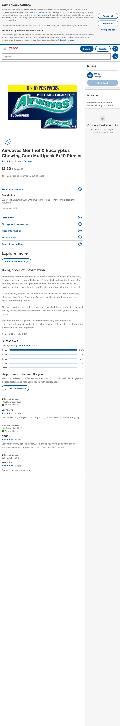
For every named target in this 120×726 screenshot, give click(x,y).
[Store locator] (115, 49)
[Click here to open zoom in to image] (8, 142)
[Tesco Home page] (14, 48)
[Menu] (5, 49)
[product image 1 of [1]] (42, 106)
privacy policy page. (40, 14)
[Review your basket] (90, 75)
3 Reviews (27, 161)
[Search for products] (115, 56)
